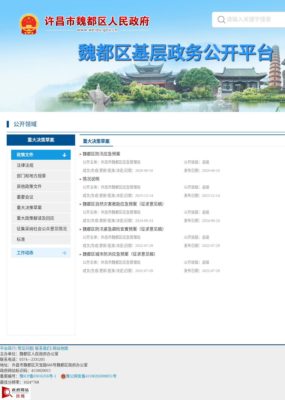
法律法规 (25, 165)
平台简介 (8, 348)
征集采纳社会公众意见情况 (42, 229)
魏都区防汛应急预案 (101, 154)
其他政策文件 (29, 186)
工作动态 (25, 253)
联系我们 (43, 348)
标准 (21, 239)
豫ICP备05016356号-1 (37, 376)
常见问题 (25, 348)
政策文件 (25, 155)
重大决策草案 (41, 140)
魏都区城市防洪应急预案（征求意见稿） (120, 254)
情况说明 (91, 179)
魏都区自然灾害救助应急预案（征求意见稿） (124, 204)
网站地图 (60, 348)
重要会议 (25, 197)
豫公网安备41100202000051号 (91, 376)
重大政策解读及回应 (35, 218)
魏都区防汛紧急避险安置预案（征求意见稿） (124, 229)
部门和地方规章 (31, 176)
